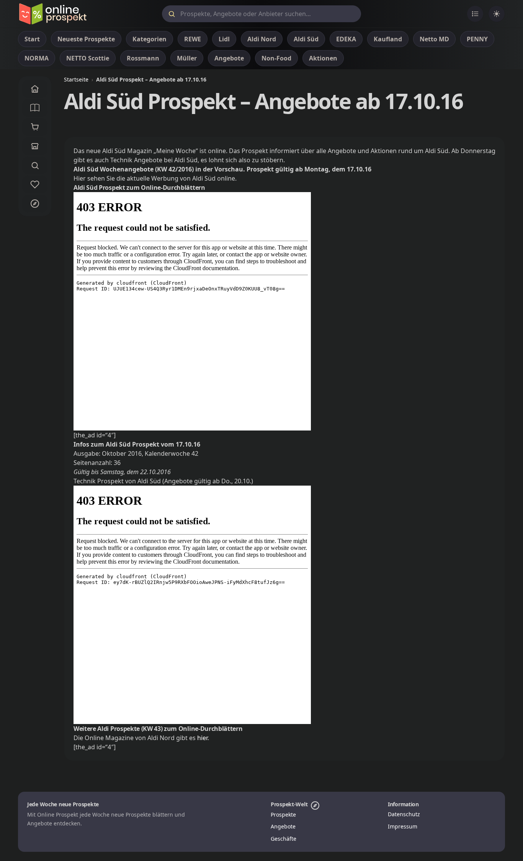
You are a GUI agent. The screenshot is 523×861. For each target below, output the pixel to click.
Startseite (76, 79)
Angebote (283, 826)
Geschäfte (283, 838)
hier (202, 738)
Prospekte (283, 814)
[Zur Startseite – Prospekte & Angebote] (52, 14)
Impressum (402, 826)
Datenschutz (404, 814)
